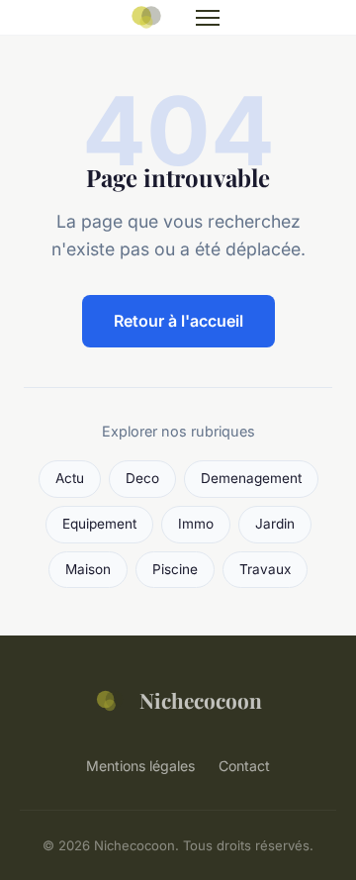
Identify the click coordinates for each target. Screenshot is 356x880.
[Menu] (207, 18)
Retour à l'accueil (178, 321)
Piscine (175, 569)
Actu (69, 478)
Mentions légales (140, 765)
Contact (244, 765)
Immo (196, 524)
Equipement (99, 524)
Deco (142, 478)
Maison (88, 569)
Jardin (275, 524)
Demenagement (251, 478)
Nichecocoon (200, 700)
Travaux (265, 569)
